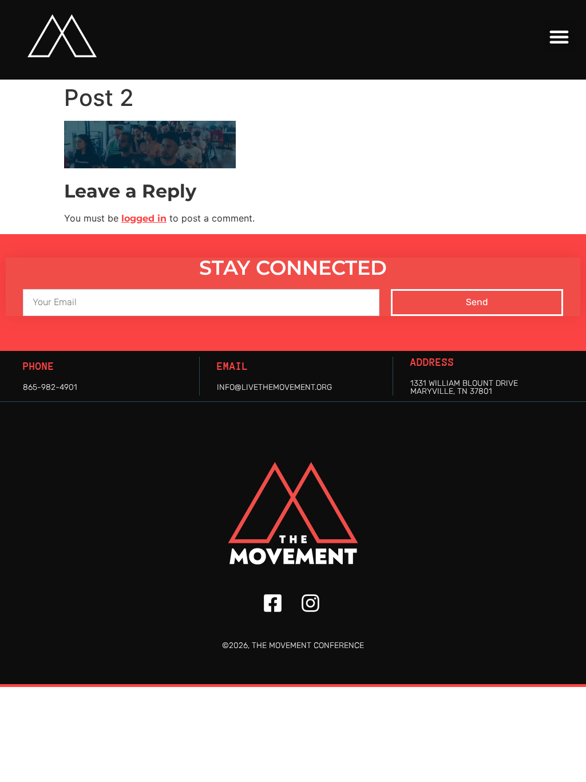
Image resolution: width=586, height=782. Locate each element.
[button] (559, 36)
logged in (144, 218)
